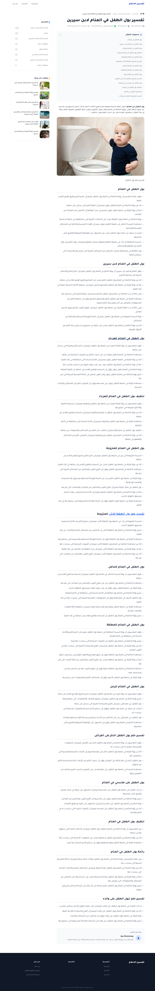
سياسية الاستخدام (33, 975)
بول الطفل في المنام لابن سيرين (131, 44)
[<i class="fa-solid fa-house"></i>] (142, 14)
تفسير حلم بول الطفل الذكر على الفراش (128, 79)
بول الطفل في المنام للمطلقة (131, 70)
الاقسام (24, 4)
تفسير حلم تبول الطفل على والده (130, 96)
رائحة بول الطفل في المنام (133, 92)
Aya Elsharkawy (136, 26)
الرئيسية (34, 4)
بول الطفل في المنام (135, 40)
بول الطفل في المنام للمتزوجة (131, 57)
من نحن (15, 4)
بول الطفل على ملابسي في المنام (130, 83)
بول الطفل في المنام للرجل (132, 74)
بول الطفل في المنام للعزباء (132, 48)
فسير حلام (136, 4)
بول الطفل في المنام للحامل (132, 66)
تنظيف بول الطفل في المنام (132, 87)
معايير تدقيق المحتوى (32, 971)
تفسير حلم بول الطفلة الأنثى (126, 514)
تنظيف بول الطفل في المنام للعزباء (129, 53)
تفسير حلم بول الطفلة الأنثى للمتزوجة (129, 61)
